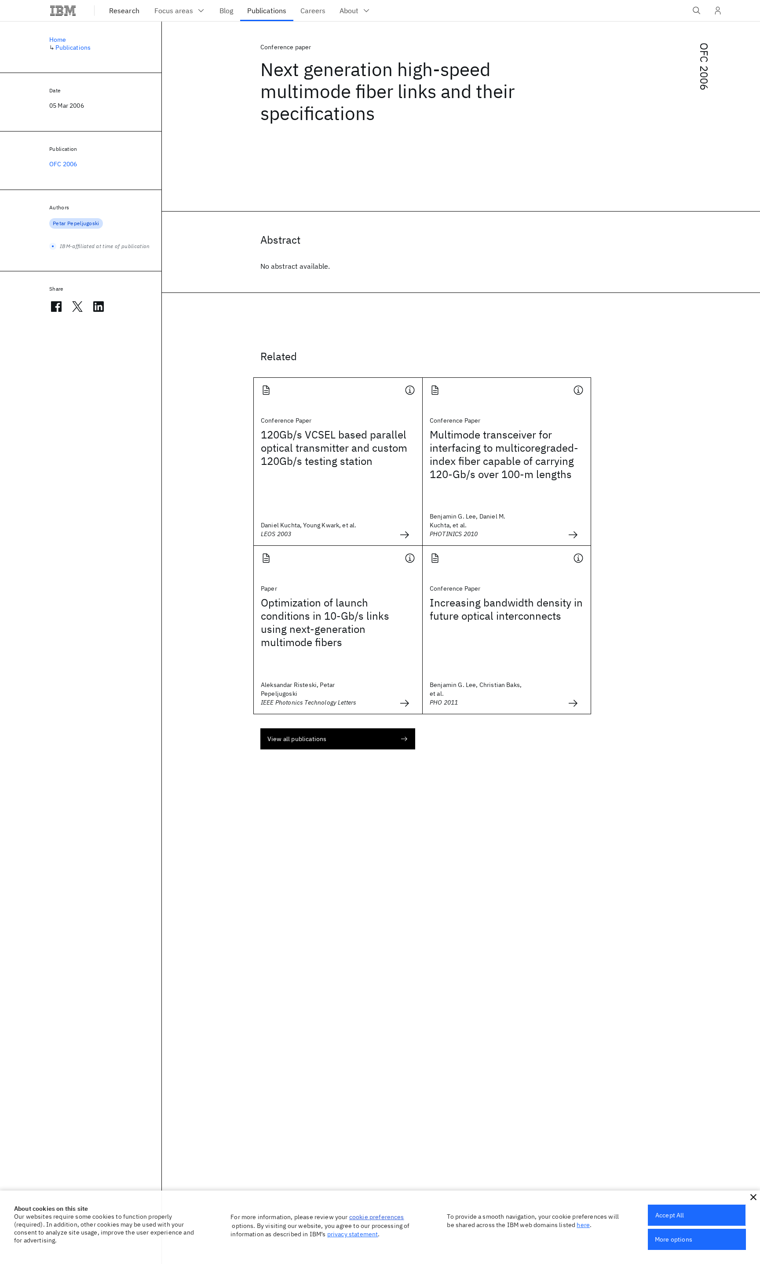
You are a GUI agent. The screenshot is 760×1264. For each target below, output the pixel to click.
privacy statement (352, 1234)
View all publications (296, 739)
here (583, 1225)
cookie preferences (376, 1217)
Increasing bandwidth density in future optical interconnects (506, 609)
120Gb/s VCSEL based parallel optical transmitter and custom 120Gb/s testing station (334, 448)
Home (57, 40)
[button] (753, 1197)
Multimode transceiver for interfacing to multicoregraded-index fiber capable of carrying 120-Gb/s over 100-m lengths (504, 454)
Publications (73, 47)
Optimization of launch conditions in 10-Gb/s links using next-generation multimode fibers (325, 622)
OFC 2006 (704, 66)
